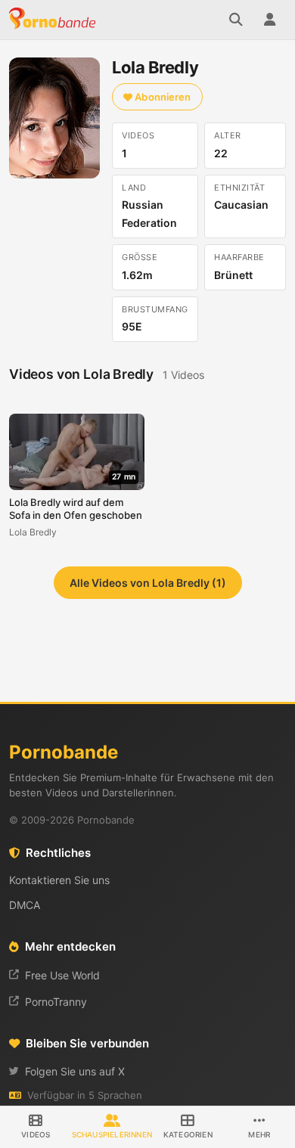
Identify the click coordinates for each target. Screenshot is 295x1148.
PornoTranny (56, 1001)
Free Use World (62, 975)
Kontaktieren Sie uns (59, 879)
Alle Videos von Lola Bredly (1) (148, 582)
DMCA (24, 904)
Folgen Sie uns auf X (75, 1071)
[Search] (236, 19)
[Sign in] (269, 19)
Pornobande (54, 20)
